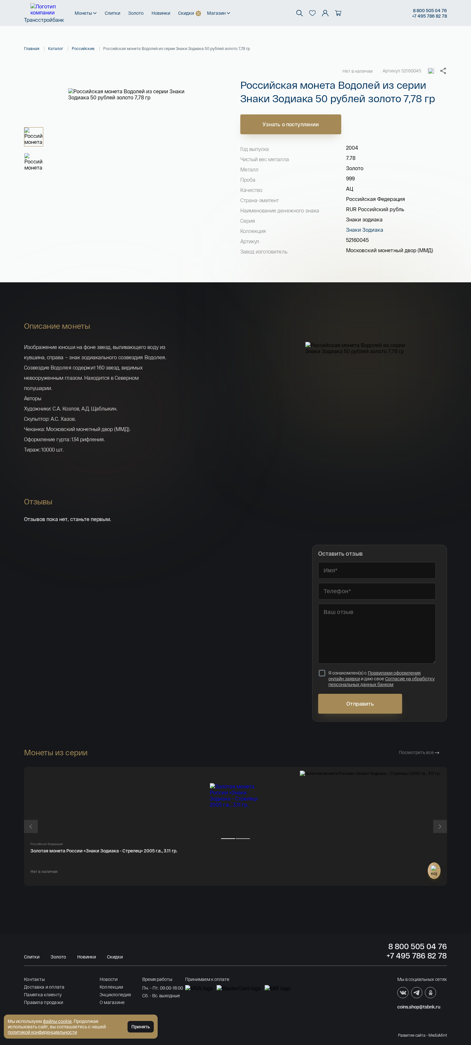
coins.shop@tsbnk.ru (418, 1006)
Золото (136, 13)
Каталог (55, 48)
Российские (83, 48)
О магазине (112, 1002)
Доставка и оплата (44, 987)
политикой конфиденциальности (42, 1032)
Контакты (34, 979)
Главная (31, 48)
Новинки (161, 13)
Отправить (360, 704)
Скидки (186, 13)
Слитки (112, 13)
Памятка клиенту (43, 994)
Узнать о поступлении (290, 124)
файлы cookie (57, 1021)
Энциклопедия (115, 994)
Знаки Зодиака (364, 230)
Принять (140, 1026)
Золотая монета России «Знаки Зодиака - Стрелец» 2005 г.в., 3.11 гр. (103, 850)
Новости (109, 979)
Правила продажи (43, 1002)
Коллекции (111, 987)
